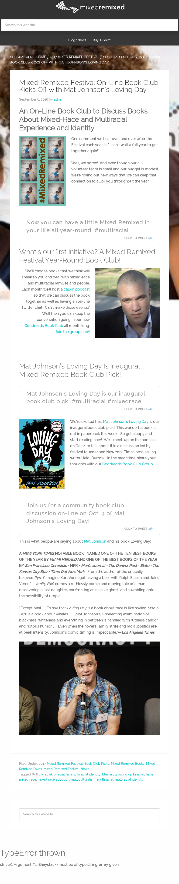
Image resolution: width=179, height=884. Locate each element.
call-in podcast (77, 289)
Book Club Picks (96, 763)
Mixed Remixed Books (128, 763)
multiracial (105, 779)
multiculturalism (83, 779)
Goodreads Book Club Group (127, 464)
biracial (46, 774)
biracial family (64, 774)
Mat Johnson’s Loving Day (125, 421)
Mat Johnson (95, 541)
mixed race (27, 779)
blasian (107, 774)
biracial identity (88, 774)
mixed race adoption (53, 779)
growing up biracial (129, 774)
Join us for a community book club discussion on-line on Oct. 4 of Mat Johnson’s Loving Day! (75, 513)
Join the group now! (72, 332)
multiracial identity (129, 779)
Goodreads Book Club (43, 325)
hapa (150, 774)
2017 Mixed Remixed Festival (61, 763)
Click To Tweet (135, 238)
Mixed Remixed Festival (89, 7)
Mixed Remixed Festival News (66, 769)
